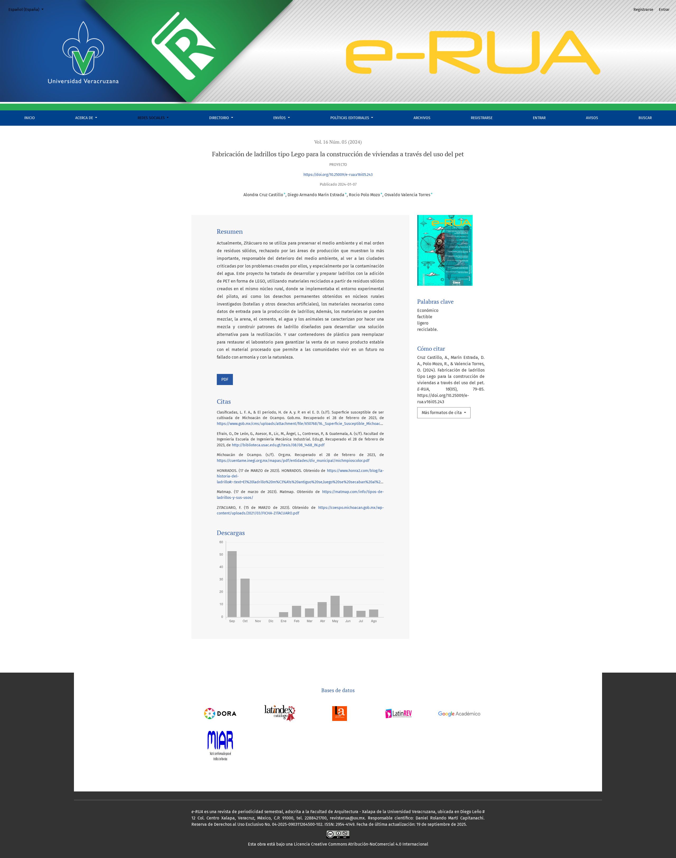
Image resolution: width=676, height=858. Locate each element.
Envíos (280, 118)
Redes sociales (152, 118)
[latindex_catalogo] (279, 713)
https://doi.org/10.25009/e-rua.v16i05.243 (338, 174)
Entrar (539, 118)
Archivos (422, 118)
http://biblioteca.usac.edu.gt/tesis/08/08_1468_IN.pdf (278, 445)
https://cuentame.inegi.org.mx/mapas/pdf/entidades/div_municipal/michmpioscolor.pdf (293, 460)
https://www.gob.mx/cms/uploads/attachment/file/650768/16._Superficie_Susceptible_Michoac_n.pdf (304, 423)
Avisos (592, 118)
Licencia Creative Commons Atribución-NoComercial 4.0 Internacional (361, 844)
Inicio (29, 118)
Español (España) (28, 9)
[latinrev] (398, 713)
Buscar (645, 118)
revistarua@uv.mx (347, 818)
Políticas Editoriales (350, 118)
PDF (224, 379)
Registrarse (481, 118)
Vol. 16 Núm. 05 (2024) (338, 142)
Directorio (219, 118)
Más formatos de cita (442, 412)
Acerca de (84, 118)
